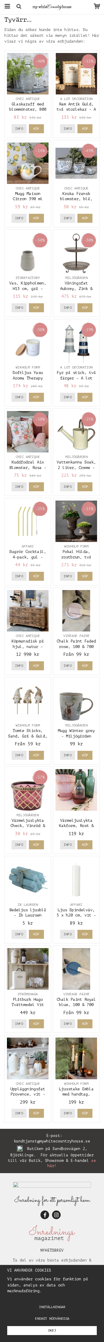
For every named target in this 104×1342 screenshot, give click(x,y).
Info (19, 129)
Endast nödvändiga (52, 1319)
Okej (52, 1330)
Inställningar (52, 1307)
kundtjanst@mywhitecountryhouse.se (52, 1141)
